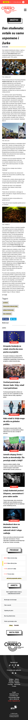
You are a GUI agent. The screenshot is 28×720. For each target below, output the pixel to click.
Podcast (17, 682)
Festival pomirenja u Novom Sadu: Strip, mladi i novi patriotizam (13, 385)
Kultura (17, 679)
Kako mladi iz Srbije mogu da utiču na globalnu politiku (14, 421)
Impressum (17, 684)
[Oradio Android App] (13, 673)
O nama (14, 686)
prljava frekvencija (8, 310)
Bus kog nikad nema (9, 616)
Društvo (14, 486)
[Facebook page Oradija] (15, 665)
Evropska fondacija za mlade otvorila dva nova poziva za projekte (13, 349)
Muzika (11, 681)
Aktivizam (14, 342)
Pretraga (10, 684)
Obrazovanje (14, 414)
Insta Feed (14, 632)
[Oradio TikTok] (9, 665)
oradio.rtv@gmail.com (14, 701)
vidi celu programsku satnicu (14, 578)
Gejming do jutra (8, 610)
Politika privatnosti (14, 716)
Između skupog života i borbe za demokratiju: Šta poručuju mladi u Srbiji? (13, 457)
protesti (5, 302)
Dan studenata (7, 313)
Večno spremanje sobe (10, 621)
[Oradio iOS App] (15, 673)
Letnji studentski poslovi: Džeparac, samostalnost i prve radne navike (13, 493)
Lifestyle (16, 681)
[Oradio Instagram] (12, 665)
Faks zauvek (7, 605)
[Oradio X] (14, 667)
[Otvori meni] (25, 9)
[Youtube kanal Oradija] (18, 665)
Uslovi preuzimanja (14, 715)
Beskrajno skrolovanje (10, 599)
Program (14, 550)
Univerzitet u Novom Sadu (10, 306)
